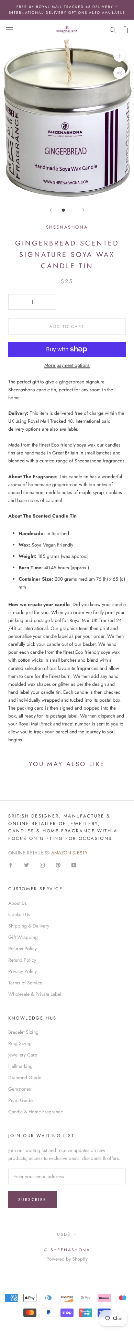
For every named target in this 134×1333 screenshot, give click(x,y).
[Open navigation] (9, 29)
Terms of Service (25, 982)
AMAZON (61, 852)
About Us (17, 903)
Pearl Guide (20, 1100)
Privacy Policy (22, 971)
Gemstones (19, 1088)
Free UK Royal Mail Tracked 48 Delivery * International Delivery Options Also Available (67, 9)
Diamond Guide (24, 1077)
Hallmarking (20, 1066)
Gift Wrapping (23, 937)
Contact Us (19, 914)
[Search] (113, 29)
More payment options (67, 365)
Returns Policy (22, 948)
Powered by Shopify (67, 1258)
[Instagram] (42, 865)
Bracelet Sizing (23, 1032)
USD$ (64, 1234)
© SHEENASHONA (67, 1250)
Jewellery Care (22, 1054)
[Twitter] (26, 865)
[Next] (83, 209)
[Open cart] (125, 29)
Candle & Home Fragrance (35, 1111)
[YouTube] (73, 865)
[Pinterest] (58, 865)
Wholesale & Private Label (34, 994)
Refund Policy (22, 959)
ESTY (82, 852)
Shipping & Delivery (28, 925)
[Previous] (50, 209)
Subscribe (32, 1199)
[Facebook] (10, 865)
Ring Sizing (20, 1043)
